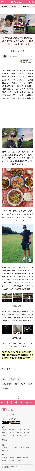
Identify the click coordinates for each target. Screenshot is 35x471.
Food (22, 447)
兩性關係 (11, 432)
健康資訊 (21, 51)
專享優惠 (26, 435)
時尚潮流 (15, 6)
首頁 (12, 51)
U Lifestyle (5, 447)
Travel (16, 447)
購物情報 (19, 432)
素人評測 (26, 432)
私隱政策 (11, 460)
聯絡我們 (19, 460)
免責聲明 (25, 457)
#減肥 (3, 379)
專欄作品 (4, 435)
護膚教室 (28, 402)
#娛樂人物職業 (6, 384)
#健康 (23, 384)
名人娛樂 (26, 429)
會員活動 (19, 435)
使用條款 (4, 460)
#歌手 (20, 379)
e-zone (9, 450)
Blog (3, 450)
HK (11, 447)
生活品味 (25, 6)
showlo (13, 369)
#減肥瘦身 (5, 389)
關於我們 (4, 457)
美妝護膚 (4, 6)
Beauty (28, 447)
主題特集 (11, 435)
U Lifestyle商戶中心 (15, 457)
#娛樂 (30, 384)
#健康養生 (11, 379)
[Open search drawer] (33, 2)
